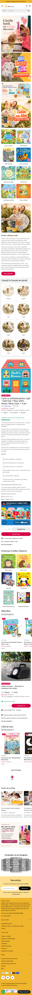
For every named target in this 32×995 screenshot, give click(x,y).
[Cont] (27, 6)
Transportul (9, 410)
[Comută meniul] (2, 6)
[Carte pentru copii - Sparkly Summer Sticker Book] (12, 743)
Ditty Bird (3, 640)
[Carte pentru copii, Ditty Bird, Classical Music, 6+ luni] (12, 628)
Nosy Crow (8, 406)
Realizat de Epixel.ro (12, 985)
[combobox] (16, 10)
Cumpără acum (16, 534)
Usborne (3, 755)
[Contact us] (3, 992)
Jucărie (15, 692)
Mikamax (7, 692)
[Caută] (29, 11)
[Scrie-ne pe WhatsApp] (16, 835)
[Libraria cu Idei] (16, 34)
